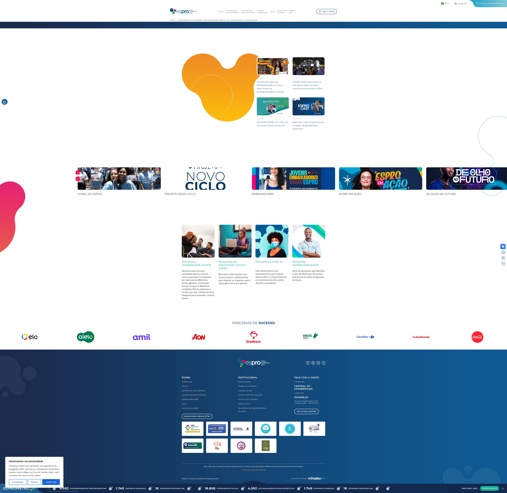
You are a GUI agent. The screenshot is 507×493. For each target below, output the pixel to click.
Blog (272, 12)
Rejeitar (34, 482)
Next (78, 179)
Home (172, 20)
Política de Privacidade (250, 395)
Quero (262, 12)
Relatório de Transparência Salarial (252, 409)
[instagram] (503, 252)
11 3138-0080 (299, 382)
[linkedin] (503, 258)
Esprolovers (244, 382)
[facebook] (307, 363)
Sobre (292, 12)
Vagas (221, 12)
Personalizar (17, 482)
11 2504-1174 (299, 393)
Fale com (281, 12)
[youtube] (503, 263)
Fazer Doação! (489, 488)
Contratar (232, 12)
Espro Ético (244, 404)
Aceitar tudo (51, 482)
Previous (78, 173)
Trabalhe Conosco (247, 386)
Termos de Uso (245, 391)
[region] (34, 472)
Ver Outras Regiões (306, 411)
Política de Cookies (247, 399)
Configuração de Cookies (253, 470)
